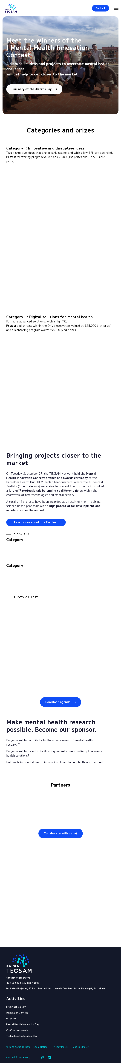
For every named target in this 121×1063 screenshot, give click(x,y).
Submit (104, 923)
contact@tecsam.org (18, 978)
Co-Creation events (17, 1030)
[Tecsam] (11, 8)
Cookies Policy (81, 1046)
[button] (100, 8)
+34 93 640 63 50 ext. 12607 (23, 982)
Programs (11, 1018)
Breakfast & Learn (16, 1006)
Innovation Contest (17, 1012)
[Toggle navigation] (116, 8)
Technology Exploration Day (21, 1035)
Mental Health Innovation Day (22, 1024)
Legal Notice (41, 1046)
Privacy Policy (60, 1046)
